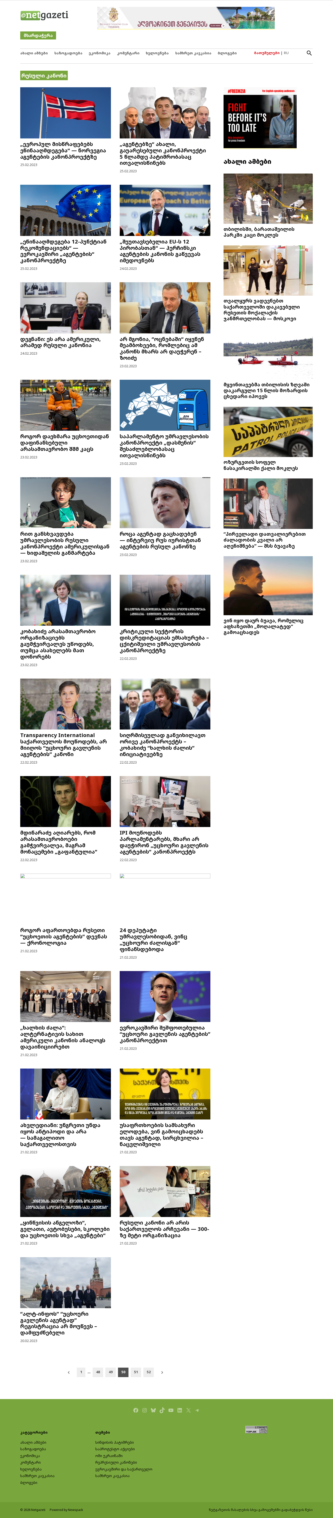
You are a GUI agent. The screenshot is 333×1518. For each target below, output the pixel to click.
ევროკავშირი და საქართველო (123, 1469)
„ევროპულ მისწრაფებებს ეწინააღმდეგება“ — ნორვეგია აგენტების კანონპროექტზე (63, 150)
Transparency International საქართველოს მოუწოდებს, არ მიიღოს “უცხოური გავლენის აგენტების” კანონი (63, 744)
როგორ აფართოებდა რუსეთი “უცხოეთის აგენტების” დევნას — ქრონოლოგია (63, 936)
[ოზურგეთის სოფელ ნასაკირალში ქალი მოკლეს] (268, 432)
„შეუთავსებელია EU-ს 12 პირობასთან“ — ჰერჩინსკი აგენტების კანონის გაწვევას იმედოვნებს (160, 251)
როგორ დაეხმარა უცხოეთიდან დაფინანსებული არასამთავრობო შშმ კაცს (64, 442)
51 (136, 1372)
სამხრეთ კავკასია (193, 53)
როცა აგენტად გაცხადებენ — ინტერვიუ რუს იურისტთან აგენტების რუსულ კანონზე (160, 540)
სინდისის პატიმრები (114, 1442)
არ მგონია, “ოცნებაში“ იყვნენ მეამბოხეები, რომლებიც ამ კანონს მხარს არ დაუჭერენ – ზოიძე (162, 348)
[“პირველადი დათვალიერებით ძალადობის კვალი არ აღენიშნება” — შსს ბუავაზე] (268, 504)
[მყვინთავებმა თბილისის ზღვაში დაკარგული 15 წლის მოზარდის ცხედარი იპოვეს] (268, 354)
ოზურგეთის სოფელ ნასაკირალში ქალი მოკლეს (261, 464)
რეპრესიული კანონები (116, 1462)
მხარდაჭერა (38, 35)
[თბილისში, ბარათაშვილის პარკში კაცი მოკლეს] (268, 199)
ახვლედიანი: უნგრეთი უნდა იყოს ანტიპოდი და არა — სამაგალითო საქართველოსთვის (60, 1134)
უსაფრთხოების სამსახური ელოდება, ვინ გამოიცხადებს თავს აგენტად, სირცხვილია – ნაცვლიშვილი (161, 1134)
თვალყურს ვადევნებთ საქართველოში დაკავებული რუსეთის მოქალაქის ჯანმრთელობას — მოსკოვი (262, 309)
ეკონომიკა (99, 53)
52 (149, 1372)
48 (98, 1372)
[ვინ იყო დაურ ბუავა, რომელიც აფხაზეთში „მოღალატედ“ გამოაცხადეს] (268, 586)
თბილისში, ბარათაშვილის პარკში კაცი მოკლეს (259, 231)
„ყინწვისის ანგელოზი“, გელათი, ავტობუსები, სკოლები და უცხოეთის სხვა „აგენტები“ (65, 1229)
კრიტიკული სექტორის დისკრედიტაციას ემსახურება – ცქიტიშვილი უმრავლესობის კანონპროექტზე (164, 641)
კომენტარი (128, 53)
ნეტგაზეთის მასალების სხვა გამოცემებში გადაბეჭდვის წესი (261, 1510)
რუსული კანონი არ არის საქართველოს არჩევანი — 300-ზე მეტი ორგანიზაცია (164, 1229)
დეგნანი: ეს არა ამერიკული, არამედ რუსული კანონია (60, 342)
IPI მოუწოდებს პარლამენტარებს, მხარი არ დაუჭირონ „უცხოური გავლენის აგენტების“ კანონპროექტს (164, 842)
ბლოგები (227, 53)
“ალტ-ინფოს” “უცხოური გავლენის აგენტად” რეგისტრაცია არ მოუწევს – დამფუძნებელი (58, 1323)
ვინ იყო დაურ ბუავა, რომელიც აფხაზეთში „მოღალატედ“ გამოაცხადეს (264, 626)
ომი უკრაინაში (109, 1455)
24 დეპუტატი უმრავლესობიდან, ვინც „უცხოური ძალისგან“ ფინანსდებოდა (153, 939)
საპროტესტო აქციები (115, 1449)
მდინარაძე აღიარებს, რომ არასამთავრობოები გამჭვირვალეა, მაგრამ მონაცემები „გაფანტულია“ (58, 842)
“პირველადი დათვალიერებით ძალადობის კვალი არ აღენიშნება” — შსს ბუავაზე (265, 539)
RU (286, 52)
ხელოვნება (157, 53)
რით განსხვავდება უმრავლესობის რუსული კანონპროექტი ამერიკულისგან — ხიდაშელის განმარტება (64, 543)
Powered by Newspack (66, 1510)
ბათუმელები (267, 52)
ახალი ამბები (34, 53)
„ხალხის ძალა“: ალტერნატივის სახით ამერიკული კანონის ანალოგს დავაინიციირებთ (62, 1037)
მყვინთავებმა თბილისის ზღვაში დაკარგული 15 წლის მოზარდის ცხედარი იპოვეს (267, 390)
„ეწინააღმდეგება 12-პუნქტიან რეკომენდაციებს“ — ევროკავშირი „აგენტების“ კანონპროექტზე (63, 251)
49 (111, 1372)
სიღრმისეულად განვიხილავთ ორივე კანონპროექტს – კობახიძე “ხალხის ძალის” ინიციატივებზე (163, 744)
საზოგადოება (68, 53)
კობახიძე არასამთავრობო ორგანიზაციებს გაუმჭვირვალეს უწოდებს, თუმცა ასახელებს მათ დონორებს (58, 644)
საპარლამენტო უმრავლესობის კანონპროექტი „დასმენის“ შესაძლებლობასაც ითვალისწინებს (164, 446)
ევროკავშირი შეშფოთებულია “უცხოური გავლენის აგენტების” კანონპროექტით (165, 1034)
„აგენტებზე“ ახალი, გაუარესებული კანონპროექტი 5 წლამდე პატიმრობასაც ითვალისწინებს (163, 153)
